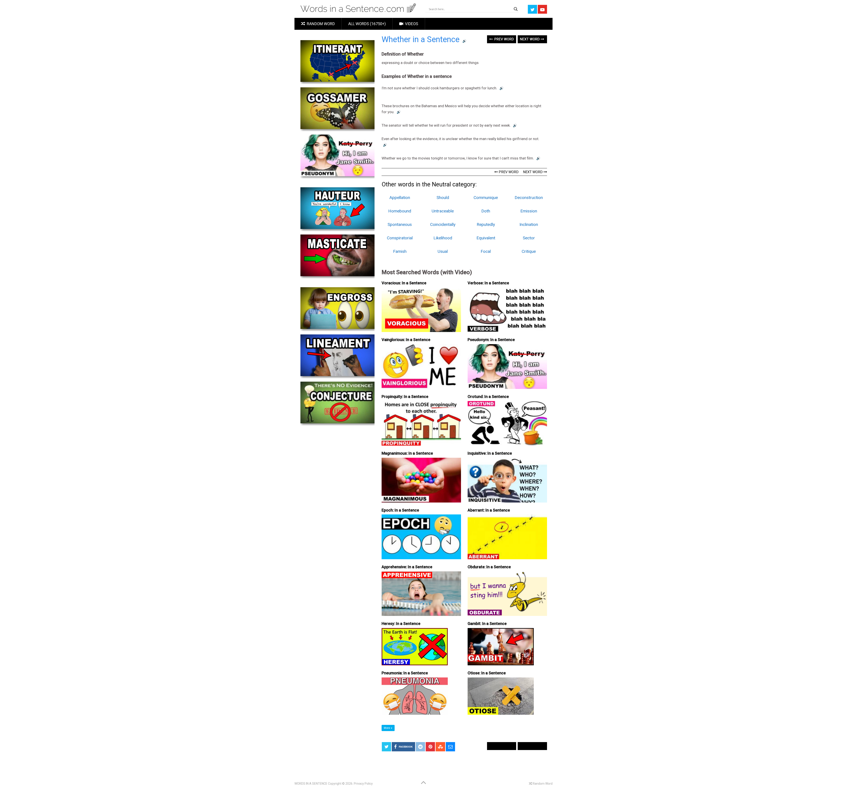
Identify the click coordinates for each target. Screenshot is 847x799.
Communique (486, 197)
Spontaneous (400, 224)
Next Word (530, 39)
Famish (400, 251)
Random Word (320, 23)
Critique (529, 251)
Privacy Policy (363, 783)
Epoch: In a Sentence (400, 510)
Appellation (400, 197)
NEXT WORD (533, 172)
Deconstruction (529, 197)
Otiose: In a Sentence (487, 673)
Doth (485, 211)
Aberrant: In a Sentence (489, 510)
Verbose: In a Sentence (488, 283)
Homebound (399, 211)
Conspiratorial (400, 237)
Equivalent (485, 237)
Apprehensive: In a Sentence (407, 567)
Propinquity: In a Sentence (405, 396)
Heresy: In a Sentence (401, 623)
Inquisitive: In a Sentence (490, 453)
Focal (486, 251)
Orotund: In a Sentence (488, 396)
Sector (529, 237)
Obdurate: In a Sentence (489, 567)
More (387, 728)
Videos (411, 23)
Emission (528, 211)
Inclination (528, 224)
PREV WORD (508, 172)
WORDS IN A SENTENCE (310, 783)
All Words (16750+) (367, 23)
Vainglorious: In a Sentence (406, 339)
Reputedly (486, 224)
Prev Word (503, 39)
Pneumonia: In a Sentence (405, 673)
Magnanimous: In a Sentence (407, 453)
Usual (443, 251)
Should (443, 197)
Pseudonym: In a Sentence (491, 339)
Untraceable (443, 211)
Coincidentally (442, 224)
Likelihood (442, 237)
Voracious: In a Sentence (404, 283)
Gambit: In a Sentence (487, 623)
